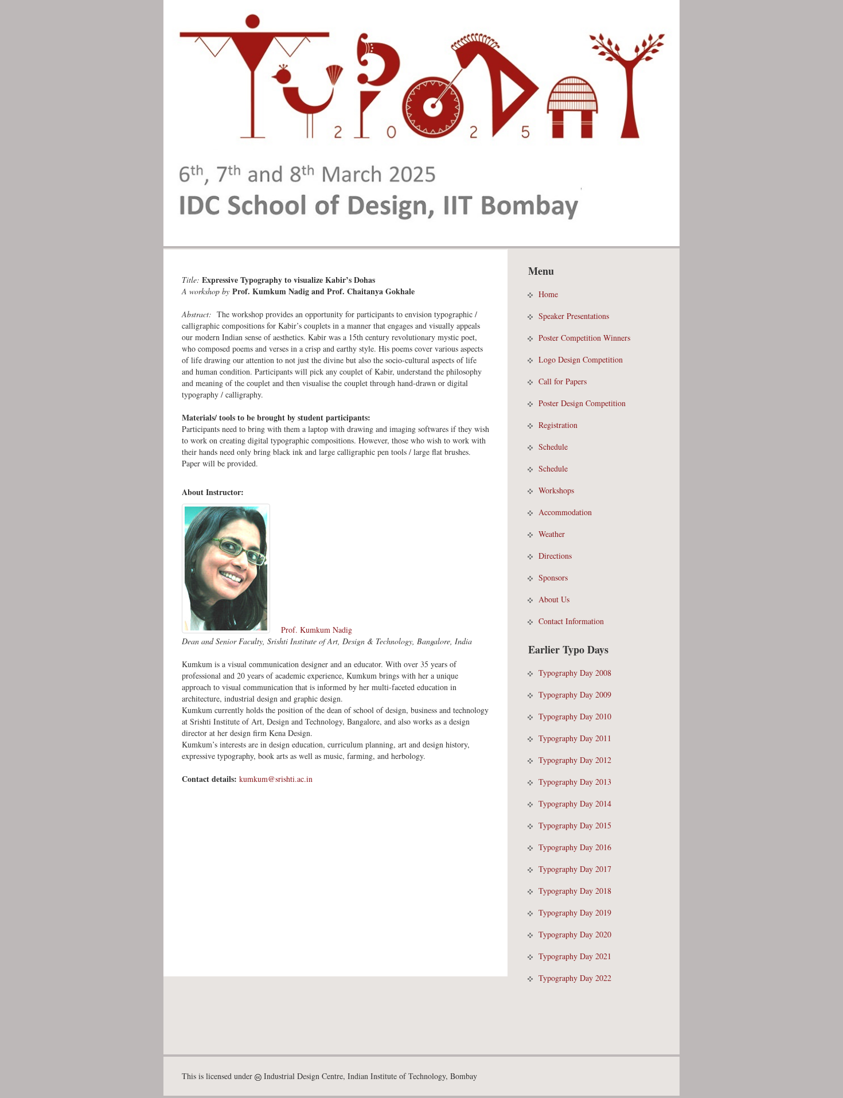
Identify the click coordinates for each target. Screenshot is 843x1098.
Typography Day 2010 (574, 716)
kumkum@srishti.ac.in (276, 778)
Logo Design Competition (580, 359)
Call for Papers (562, 381)
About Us (553, 599)
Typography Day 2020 (574, 934)
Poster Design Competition (582, 403)
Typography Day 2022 (574, 977)
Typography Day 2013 (574, 781)
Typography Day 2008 (574, 672)
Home (548, 294)
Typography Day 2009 (574, 694)
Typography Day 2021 (574, 956)
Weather (551, 533)
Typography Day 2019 (574, 912)
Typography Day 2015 (574, 825)
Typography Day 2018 (574, 890)
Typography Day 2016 (574, 847)
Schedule (553, 446)
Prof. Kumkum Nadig (316, 629)
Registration (557, 424)
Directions (555, 555)
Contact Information (571, 621)
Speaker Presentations (573, 315)
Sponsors (553, 577)
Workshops (556, 490)
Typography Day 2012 (574, 759)
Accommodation (565, 512)
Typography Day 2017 (574, 868)
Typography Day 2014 (574, 803)
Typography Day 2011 (574, 738)
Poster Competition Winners (584, 337)
